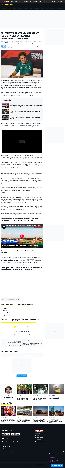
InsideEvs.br (37, 433)
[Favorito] (38, 46)
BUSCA (47, 1)
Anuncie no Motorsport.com (7, 450)
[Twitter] (17, 334)
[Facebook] (14, 334)
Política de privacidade (41, 464)
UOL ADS (40, 1)
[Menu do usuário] (62, 4)
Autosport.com (38, 439)
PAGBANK (26, 1)
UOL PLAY (35, 1)
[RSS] (17, 441)
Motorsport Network (27, 465)
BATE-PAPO (53, 1)
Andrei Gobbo (4, 46)
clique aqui (32, 319)
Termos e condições (23, 464)
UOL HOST (21, 1)
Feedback (3, 448)
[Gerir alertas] (30, 334)
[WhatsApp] (20, 334)
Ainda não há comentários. (22, 354)
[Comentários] (41, 46)
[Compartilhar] (35, 46)
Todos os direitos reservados (38, 465)
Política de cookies (32, 464)
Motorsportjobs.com (39, 437)
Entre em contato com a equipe (8, 452)
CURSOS (30, 1)
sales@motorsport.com (6, 454)
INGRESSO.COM (14, 1)
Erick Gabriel (3, 45)
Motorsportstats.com (39, 441)
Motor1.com (37, 435)
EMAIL (60, 1)
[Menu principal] (2, 5)
